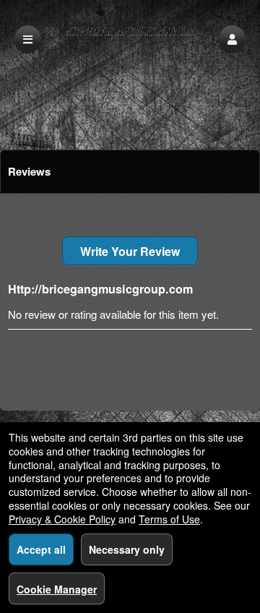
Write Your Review (130, 251)
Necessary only (127, 549)
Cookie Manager (57, 589)
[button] (232, 39)
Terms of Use (169, 519)
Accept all (41, 549)
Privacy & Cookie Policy (62, 519)
